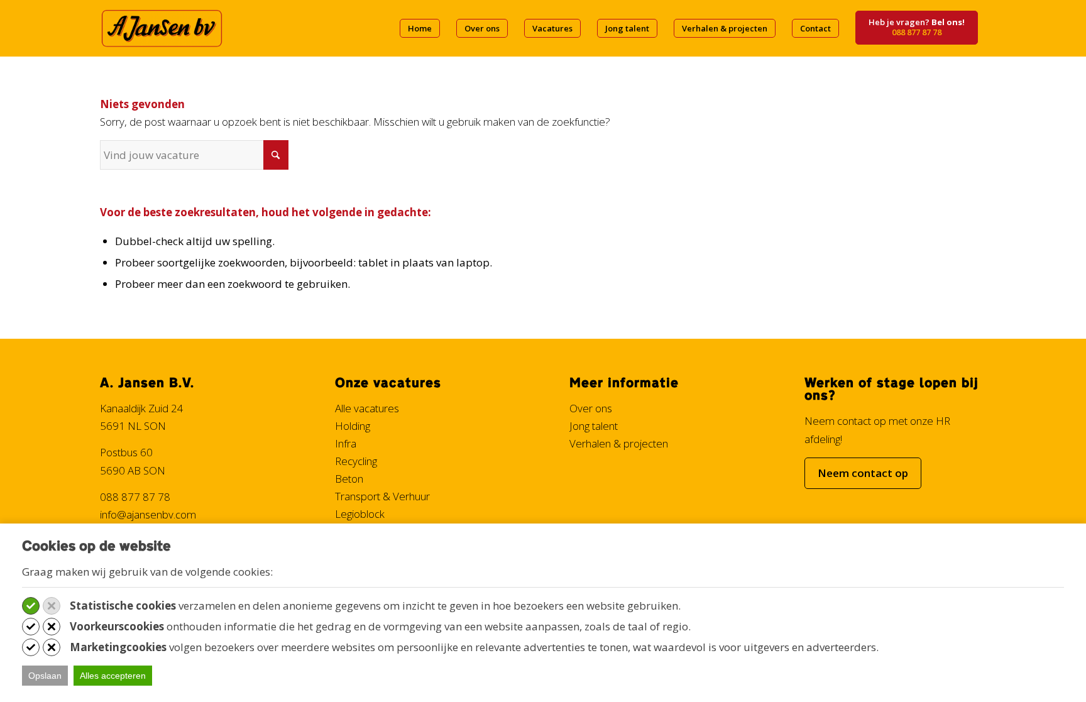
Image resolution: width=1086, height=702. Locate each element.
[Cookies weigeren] (51, 606)
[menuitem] (420, 28)
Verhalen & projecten (618, 443)
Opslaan (45, 676)
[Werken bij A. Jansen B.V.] (161, 28)
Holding (352, 426)
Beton (349, 478)
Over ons (590, 408)
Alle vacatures (367, 408)
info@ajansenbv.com (148, 514)
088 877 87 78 (135, 497)
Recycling (356, 461)
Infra (345, 443)
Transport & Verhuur (382, 496)
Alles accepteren (113, 676)
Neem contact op (863, 473)
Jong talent (593, 426)
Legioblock (360, 514)
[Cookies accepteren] (31, 606)
